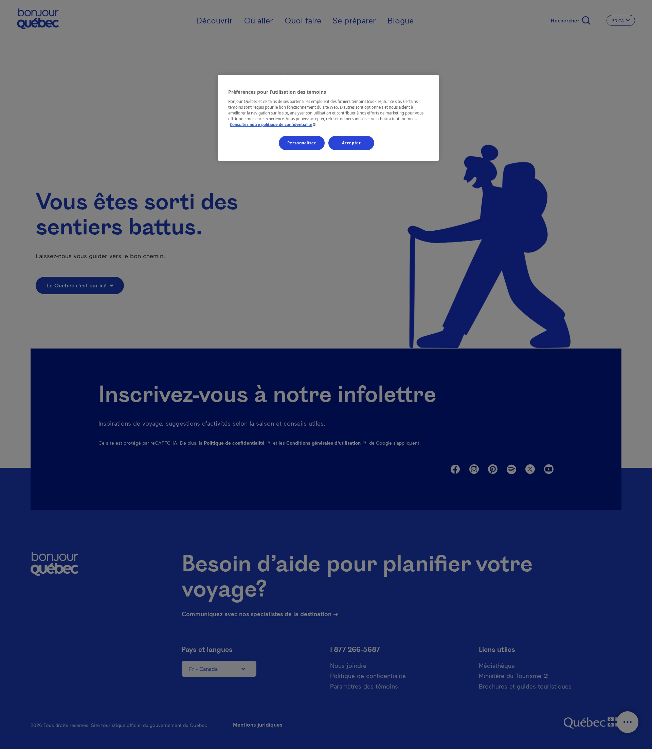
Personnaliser (301, 142)
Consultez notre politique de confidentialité (273, 124)
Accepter (351, 142)
